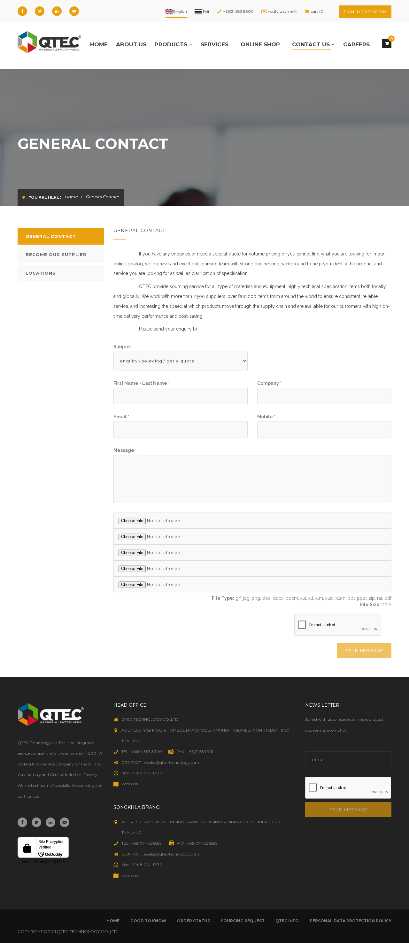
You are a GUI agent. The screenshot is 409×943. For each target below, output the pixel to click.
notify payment (282, 11)
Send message (348, 809)
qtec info (287, 920)
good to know (148, 920)
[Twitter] (39, 11)
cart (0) (318, 11)
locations (41, 273)
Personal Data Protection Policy (350, 920)
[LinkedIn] (57, 11)
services (214, 44)
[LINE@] (74, 11)
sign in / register (365, 11)
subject (122, 346)
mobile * (266, 416)
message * (125, 450)
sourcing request (243, 920)
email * (121, 416)
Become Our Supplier (56, 254)
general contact (51, 236)
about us (131, 44)
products (172, 44)
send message (364, 650)
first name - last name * (141, 383)
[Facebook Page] (22, 11)
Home (99, 44)
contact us (311, 44)
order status (193, 920)
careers (356, 44)
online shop (260, 44)
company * (269, 383)
